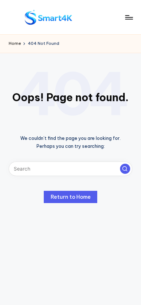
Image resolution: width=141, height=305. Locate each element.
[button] (125, 169)
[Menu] (128, 17)
